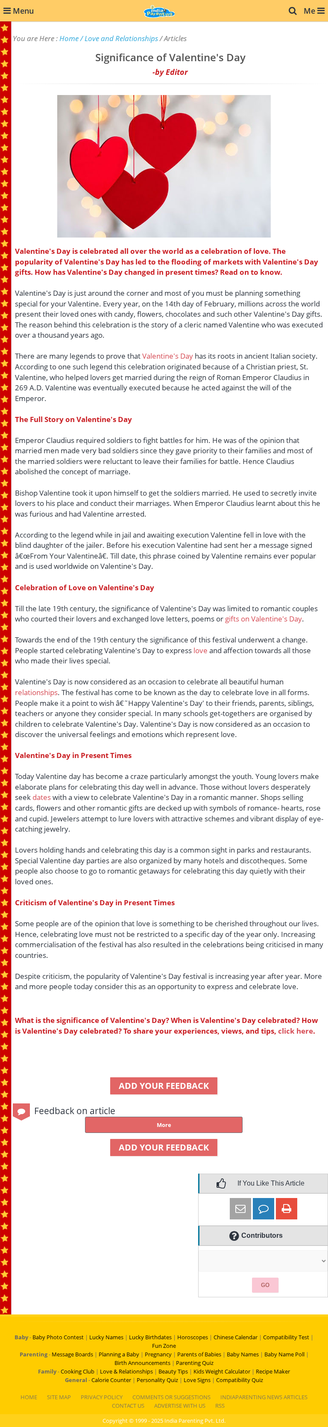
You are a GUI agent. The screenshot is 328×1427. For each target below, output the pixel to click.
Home (69, 38)
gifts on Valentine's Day (263, 619)
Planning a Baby (119, 1354)
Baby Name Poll (284, 1354)
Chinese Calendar (236, 1337)
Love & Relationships (126, 1371)
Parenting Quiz (195, 1363)
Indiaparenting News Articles (264, 1397)
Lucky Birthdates (150, 1337)
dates (41, 797)
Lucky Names (106, 1337)
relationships (36, 692)
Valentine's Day (167, 356)
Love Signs (197, 1380)
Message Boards (72, 1354)
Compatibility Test (286, 1337)
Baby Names (243, 1354)
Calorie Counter (111, 1380)
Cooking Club (77, 1371)
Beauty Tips (173, 1371)
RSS (220, 1405)
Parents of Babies (199, 1354)
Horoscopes (192, 1337)
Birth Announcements (142, 1363)
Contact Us (128, 1405)
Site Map (59, 1397)
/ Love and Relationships (119, 38)
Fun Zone (164, 1346)
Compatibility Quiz (239, 1380)
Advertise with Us (179, 1405)
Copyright (115, 1420)
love (200, 650)
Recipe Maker (273, 1371)
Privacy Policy (102, 1397)
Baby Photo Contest (58, 1337)
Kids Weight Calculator (221, 1371)
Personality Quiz (157, 1380)
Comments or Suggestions (171, 1397)
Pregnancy (158, 1354)
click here (295, 1031)
